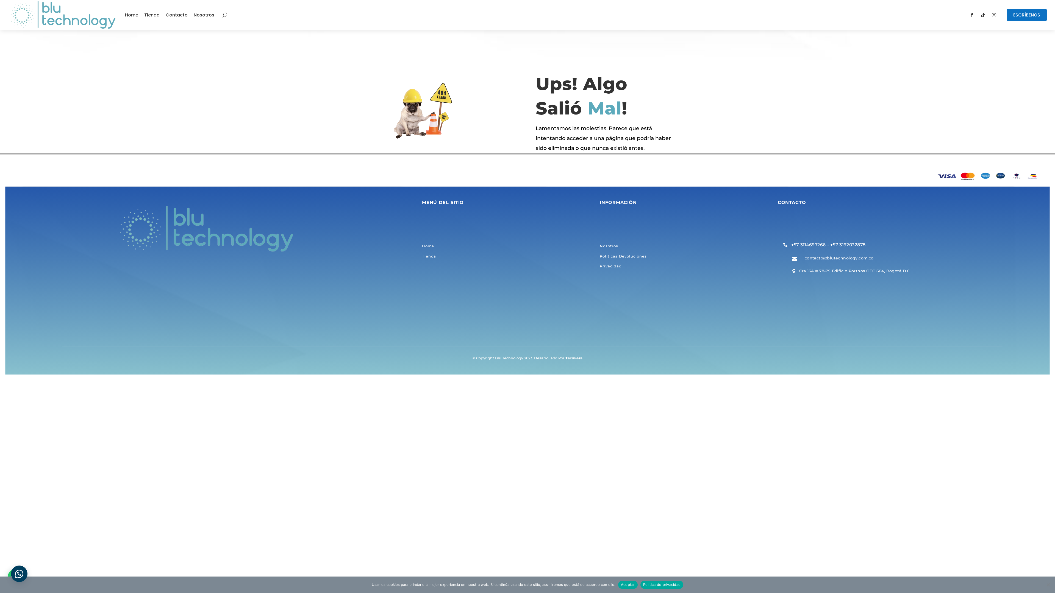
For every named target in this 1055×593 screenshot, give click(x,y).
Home (131, 15)
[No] (1048, 585)
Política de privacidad (662, 584)
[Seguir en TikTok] (983, 15)
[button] (19, 574)
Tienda (152, 15)
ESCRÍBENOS (1026, 15)
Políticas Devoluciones (623, 256)
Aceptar (628, 584)
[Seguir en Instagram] (994, 15)
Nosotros (204, 15)
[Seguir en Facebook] (972, 15)
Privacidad (610, 266)
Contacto (177, 15)
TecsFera (573, 358)
